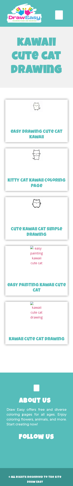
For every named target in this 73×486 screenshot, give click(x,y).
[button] (59, 15)
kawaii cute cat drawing (36, 339)
